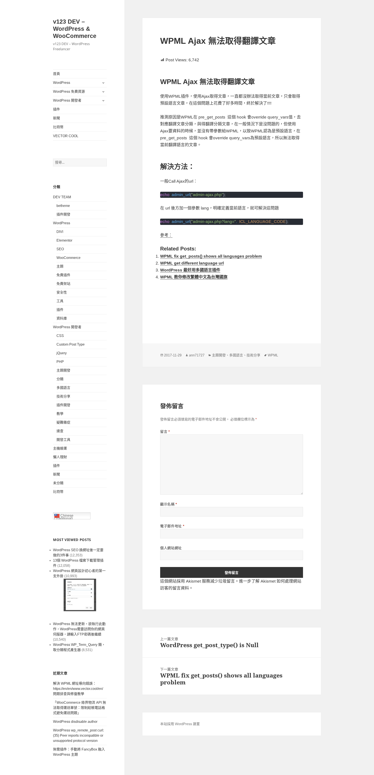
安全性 (61, 292)
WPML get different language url (192, 263)
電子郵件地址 (172, 526)
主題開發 (63, 370)
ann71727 (197, 355)
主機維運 (60, 448)
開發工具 (63, 440)
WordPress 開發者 (67, 100)
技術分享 (63, 396)
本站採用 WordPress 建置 (180, 724)
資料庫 (61, 318)
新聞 (56, 118)
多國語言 (63, 388)
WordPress (61, 82)
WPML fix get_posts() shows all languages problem (211, 256)
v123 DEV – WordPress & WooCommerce (74, 28)
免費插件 (63, 275)
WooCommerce (68, 258)
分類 (59, 379)
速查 (59, 431)
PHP (60, 362)
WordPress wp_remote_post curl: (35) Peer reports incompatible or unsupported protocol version (78, 735)
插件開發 (63, 214)
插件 (56, 109)
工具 (59, 301)
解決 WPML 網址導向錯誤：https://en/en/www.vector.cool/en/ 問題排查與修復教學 (78, 689)
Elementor (64, 240)
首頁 (56, 74)
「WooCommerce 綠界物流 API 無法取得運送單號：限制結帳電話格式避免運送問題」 (79, 708)
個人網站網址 (171, 548)
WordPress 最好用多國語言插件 (190, 270)
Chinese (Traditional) (63, 516)
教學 (59, 414)
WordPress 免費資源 (69, 91)
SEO (60, 249)
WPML (273, 355)
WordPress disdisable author (75, 721)
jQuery (61, 353)
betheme (63, 206)
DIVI (59, 232)
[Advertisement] (231, 306)
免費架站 (63, 284)
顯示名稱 (168, 504)
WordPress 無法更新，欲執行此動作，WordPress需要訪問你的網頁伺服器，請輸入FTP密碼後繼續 (79, 629)
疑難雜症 (63, 422)
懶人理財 (60, 457)
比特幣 (58, 127)
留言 (165, 431)
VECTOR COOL (65, 136)
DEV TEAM (62, 197)
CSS (60, 336)
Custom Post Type (70, 344)
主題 (59, 266)
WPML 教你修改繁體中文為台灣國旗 (193, 277)
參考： (166, 235)
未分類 (58, 483)
